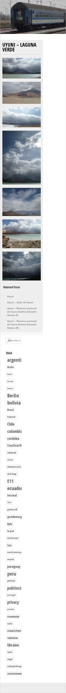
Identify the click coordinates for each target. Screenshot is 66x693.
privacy (13, 602)
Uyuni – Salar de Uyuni (20, 302)
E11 (10, 481)
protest (10, 609)
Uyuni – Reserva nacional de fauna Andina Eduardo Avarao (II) (22, 324)
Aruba (10, 367)
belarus (10, 388)
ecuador (15, 488)
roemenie (13, 616)
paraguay (13, 566)
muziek (10, 559)
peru (11, 573)
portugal (11, 595)
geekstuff (12, 509)
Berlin (13, 395)
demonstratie (14, 466)
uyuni (9, 652)
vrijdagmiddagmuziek (17, 666)
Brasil (10, 410)
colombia (14, 431)
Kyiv (9, 524)
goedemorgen (16, 516)
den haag (11, 473)
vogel (10, 659)
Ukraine (13, 645)
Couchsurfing (16, 445)
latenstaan (12, 538)
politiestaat (17, 588)
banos (9, 374)
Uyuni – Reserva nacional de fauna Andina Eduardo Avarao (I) (22, 311)
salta (9, 623)
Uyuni (10, 296)
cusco (10, 459)
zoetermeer (14, 673)
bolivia (14, 402)
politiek (11, 580)
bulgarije (11, 416)
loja (9, 545)
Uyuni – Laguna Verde (19, 47)
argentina (16, 360)
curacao (11, 452)
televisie (12, 638)
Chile (11, 424)
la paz (10, 531)
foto (9, 502)
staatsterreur (16, 630)
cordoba (13, 438)
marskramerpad (14, 552)
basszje (10, 381)
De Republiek (33, 17)
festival (12, 495)
